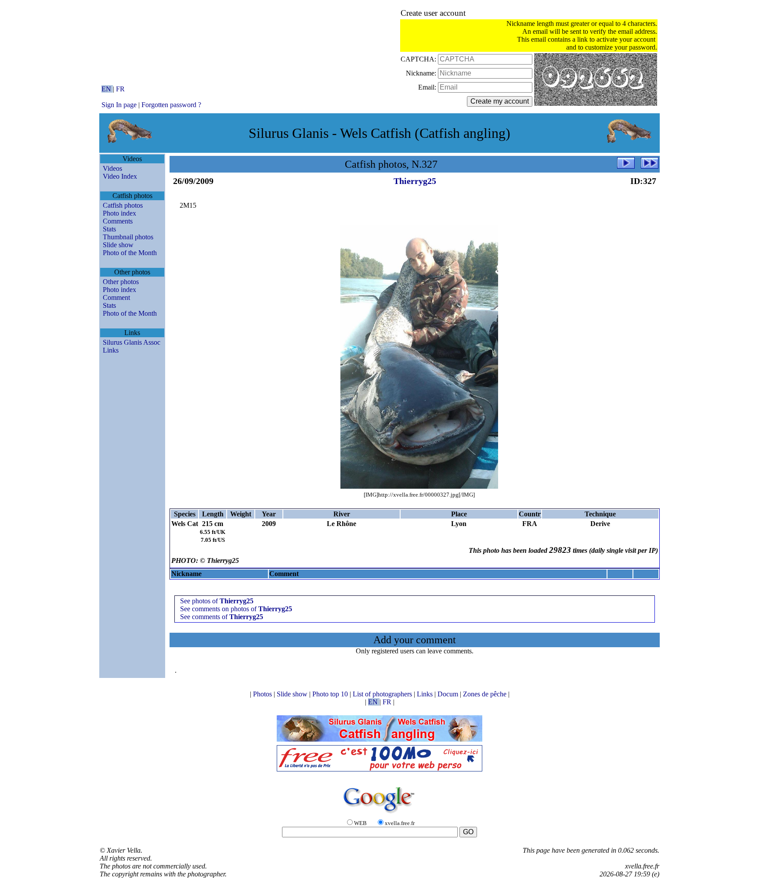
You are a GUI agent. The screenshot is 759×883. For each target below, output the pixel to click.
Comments (118, 221)
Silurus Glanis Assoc (131, 342)
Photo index (119, 213)
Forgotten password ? (171, 104)
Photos (263, 694)
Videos (112, 168)
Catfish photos (123, 205)
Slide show (118, 245)
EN (107, 89)
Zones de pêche (485, 694)
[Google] (379, 814)
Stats (109, 229)
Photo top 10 (331, 694)
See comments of (221, 616)
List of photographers (383, 694)
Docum (448, 694)
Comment (116, 297)
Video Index (120, 176)
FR (120, 89)
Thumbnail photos (128, 237)
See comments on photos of (236, 609)
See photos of (216, 601)
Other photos (121, 281)
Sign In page (119, 104)
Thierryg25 (415, 181)
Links (111, 350)
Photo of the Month (130, 252)
